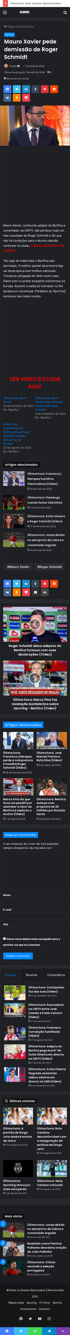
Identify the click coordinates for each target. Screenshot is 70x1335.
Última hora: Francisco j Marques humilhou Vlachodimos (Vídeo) (44, 479)
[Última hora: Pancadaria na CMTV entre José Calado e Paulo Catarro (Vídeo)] (14, 1010)
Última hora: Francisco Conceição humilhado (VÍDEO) (44, 1032)
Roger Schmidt (50, 567)
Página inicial (14, 26)
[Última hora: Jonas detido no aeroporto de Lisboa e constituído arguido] (13, 539)
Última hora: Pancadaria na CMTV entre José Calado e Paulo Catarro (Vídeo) (46, 1011)
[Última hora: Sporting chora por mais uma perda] (18, 1168)
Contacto (44, 1308)
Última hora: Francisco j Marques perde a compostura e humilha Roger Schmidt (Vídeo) (18, 760)
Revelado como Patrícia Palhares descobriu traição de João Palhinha (46, 1248)
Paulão (13, 66)
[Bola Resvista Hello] (25, 12)
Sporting (31, 1302)
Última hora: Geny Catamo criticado (50, 1183)
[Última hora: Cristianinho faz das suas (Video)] (14, 993)
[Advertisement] (35, 186)
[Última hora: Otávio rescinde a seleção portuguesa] (13, 1267)
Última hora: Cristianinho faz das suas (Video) (46, 989)
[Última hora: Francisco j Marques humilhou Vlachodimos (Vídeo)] (13, 478)
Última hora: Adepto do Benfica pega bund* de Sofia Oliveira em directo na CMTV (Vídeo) (46, 1052)
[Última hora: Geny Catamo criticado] (52, 1168)
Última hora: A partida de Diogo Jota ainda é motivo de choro (17, 1135)
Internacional (28, 1308)
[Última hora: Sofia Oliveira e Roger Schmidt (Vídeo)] (13, 521)
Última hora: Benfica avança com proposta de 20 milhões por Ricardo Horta (51, 806)
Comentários (56, 975)
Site (5, 924)
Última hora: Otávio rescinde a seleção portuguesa (41, 1266)
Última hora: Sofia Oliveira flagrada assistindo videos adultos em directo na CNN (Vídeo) (47, 1075)
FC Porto (44, 1302)
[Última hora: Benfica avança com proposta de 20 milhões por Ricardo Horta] (52, 787)
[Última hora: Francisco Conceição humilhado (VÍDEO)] (14, 1033)
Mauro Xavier (19, 567)
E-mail (8, 909)
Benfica (29, 26)
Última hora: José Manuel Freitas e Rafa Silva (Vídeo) (49, 756)
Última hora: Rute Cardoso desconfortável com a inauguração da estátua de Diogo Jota (51, 1139)
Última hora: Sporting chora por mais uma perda (17, 1185)
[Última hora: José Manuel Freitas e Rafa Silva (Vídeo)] (52, 740)
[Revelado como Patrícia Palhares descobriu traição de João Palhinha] (13, 1249)
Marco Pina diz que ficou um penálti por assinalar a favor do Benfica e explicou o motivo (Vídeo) (17, 806)
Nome (7, 895)
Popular (10, 975)
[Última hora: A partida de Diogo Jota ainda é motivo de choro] (18, 1116)
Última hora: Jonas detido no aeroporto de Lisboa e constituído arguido (46, 540)
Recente (31, 975)
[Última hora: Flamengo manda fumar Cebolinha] (13, 502)
